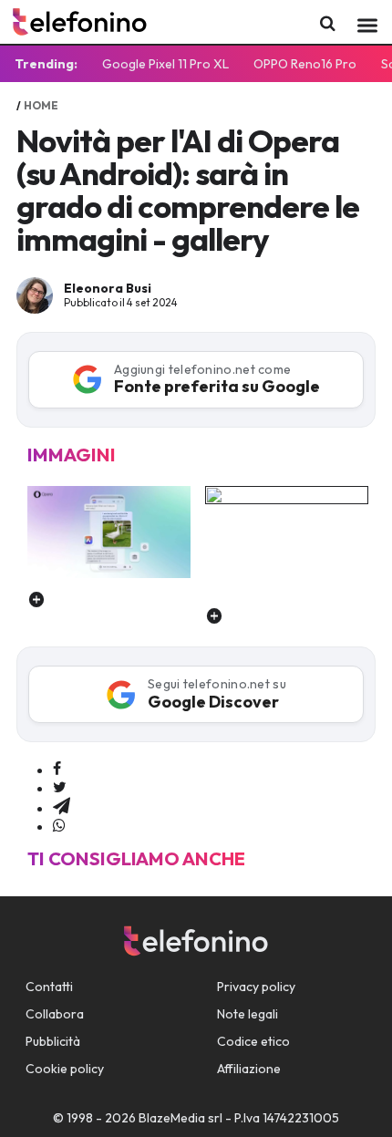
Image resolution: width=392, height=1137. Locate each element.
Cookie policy (65, 1068)
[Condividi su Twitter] (60, 788)
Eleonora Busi (107, 288)
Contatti (49, 986)
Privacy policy (256, 986)
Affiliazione (249, 1068)
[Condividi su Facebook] (57, 769)
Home (41, 105)
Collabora (55, 1014)
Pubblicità (53, 1041)
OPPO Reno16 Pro (304, 64)
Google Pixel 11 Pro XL (165, 64)
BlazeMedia (172, 1118)
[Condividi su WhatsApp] (59, 826)
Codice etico (253, 1041)
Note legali (247, 1014)
